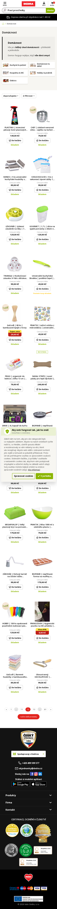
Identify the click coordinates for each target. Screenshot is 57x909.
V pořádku (45, 476)
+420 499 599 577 (30, 763)
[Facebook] (32, 774)
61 (45, 709)
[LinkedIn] (40, 774)
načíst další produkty (28, 716)
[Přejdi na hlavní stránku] (28, 4)
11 (22, 709)
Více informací (34, 469)
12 (28, 709)
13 (34, 709)
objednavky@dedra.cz (30, 768)
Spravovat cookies (23, 476)
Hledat (50, 10)
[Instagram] (36, 774)
